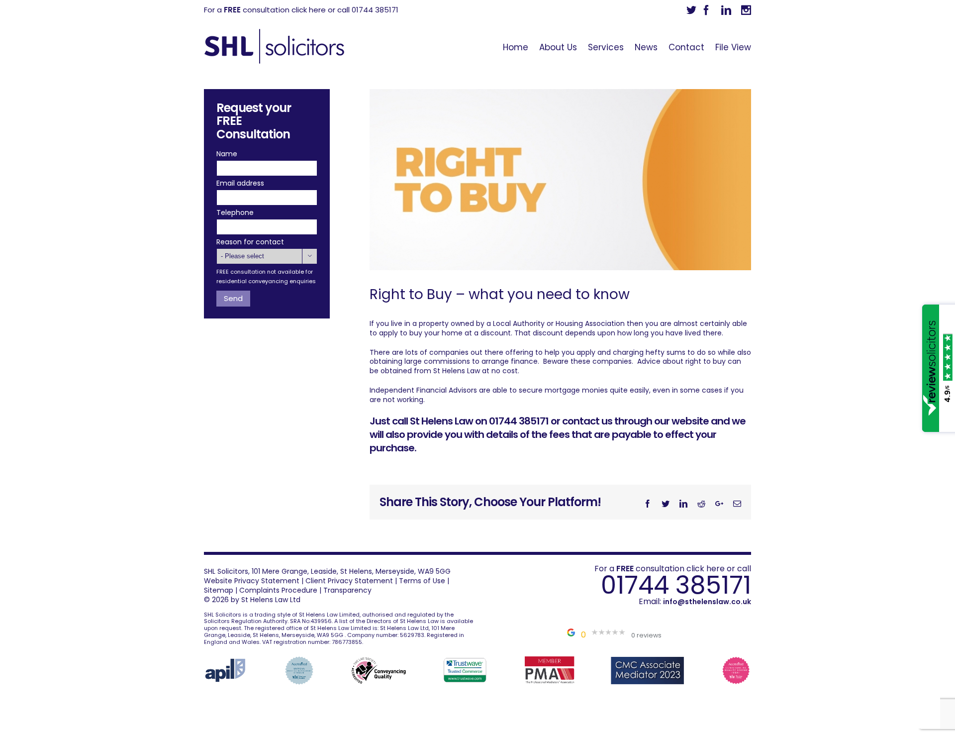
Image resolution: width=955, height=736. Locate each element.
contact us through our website (635, 421)
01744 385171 (676, 585)
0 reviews (646, 635)
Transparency (347, 590)
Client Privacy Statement (349, 581)
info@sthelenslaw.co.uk (707, 602)
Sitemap (218, 590)
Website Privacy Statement (251, 581)
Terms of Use (422, 581)
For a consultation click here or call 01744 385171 (301, 9)
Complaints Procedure (278, 590)
